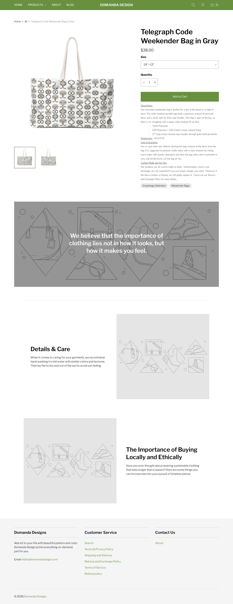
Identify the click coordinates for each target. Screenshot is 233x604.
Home (18, 4)
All (26, 21)
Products (35, 4)
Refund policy (93, 573)
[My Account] (203, 5)
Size (143, 57)
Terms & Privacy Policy (99, 549)
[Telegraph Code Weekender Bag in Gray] (72, 85)
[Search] (193, 5)
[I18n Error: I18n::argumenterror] (24, 157)
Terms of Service (95, 567)
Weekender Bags (180, 185)
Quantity (146, 74)
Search (89, 543)
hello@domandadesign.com (40, 559)
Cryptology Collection (154, 185)
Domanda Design (35, 596)
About (56, 4)
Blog (70, 4)
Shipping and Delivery (98, 555)
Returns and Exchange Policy (103, 561)
